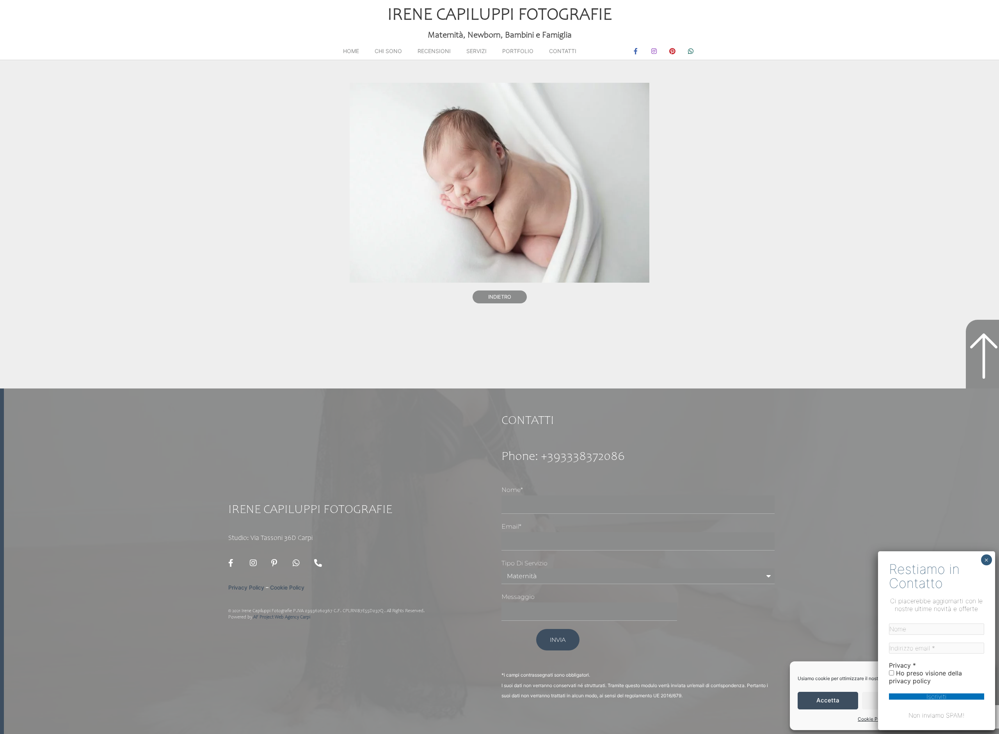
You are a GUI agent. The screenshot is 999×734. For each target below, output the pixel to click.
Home (351, 51)
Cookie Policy (873, 719)
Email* (511, 526)
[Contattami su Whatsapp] (298, 563)
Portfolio (517, 51)
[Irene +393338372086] (320, 563)
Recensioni (434, 51)
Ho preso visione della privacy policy (925, 677)
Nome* (512, 489)
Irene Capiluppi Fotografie (500, 15)
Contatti (562, 51)
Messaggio (518, 596)
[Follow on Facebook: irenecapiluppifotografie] (234, 563)
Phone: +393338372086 (563, 457)
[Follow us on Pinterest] (277, 563)
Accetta (827, 700)
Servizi (476, 51)
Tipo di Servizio (524, 563)
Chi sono (388, 51)
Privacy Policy (246, 587)
